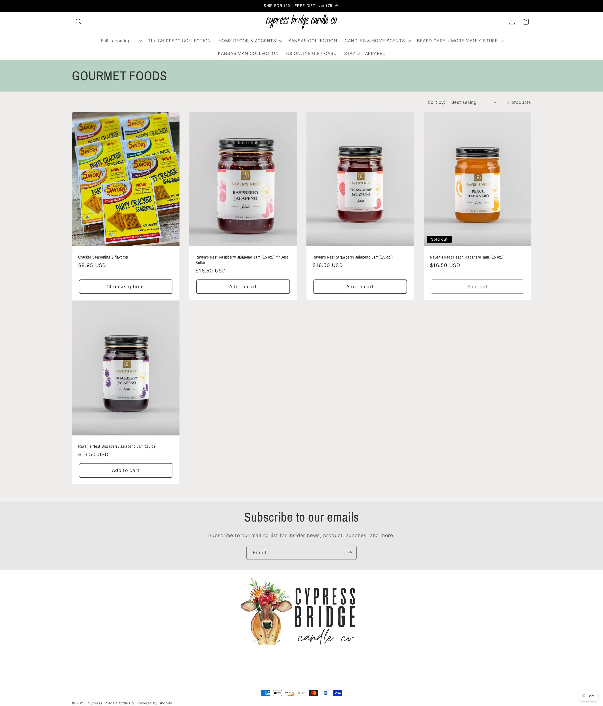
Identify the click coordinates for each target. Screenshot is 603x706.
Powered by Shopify (154, 703)
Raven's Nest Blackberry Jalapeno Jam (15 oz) (117, 446)
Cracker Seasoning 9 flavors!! (103, 257)
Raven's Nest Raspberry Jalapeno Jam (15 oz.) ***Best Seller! (242, 260)
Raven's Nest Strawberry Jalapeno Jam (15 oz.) (353, 257)
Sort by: (436, 102)
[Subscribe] (349, 553)
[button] (78, 21)
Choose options (125, 286)
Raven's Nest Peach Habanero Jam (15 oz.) (466, 257)
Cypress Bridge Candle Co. (111, 703)
